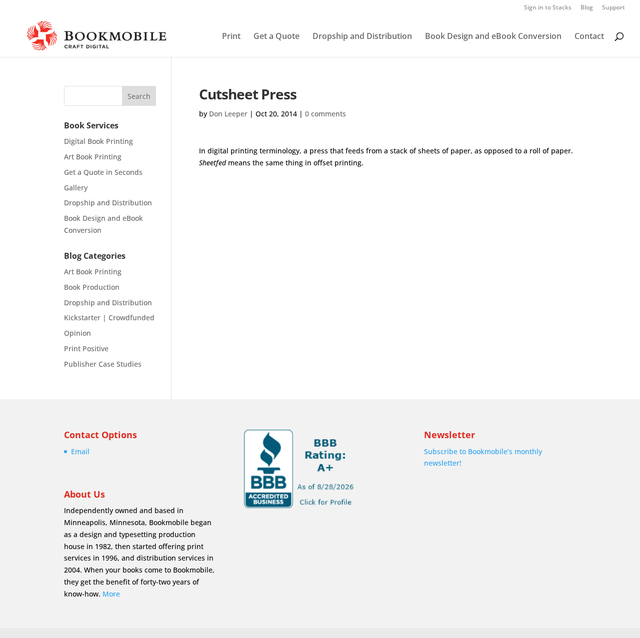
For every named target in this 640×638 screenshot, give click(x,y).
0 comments (325, 113)
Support (613, 7)
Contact (589, 36)
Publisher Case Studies (103, 364)
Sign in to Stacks (548, 7)
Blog (586, 7)
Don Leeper (228, 113)
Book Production (92, 287)
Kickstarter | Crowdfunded (109, 317)
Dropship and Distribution (362, 36)
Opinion (77, 333)
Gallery (76, 187)
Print (231, 36)
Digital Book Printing (98, 141)
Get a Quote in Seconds (103, 172)
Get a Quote (277, 36)
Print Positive (86, 348)
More (111, 594)
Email (80, 451)
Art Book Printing (93, 156)
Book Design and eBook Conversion (493, 36)
